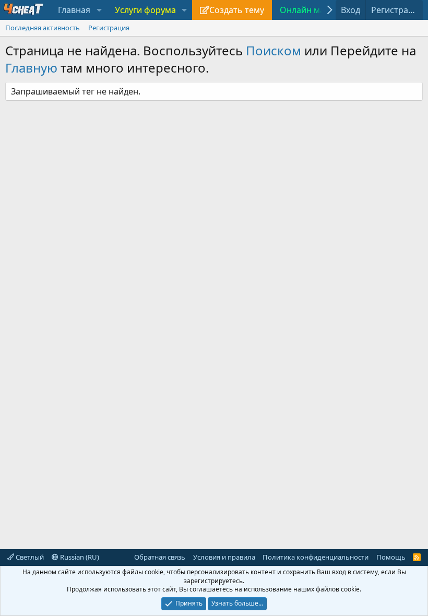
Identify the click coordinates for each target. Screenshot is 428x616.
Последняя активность (42, 27)
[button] (98, 10)
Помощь (391, 557)
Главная (74, 10)
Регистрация (108, 27)
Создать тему (236, 10)
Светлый (29, 557)
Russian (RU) (78, 557)
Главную (31, 67)
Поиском (273, 50)
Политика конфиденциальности (315, 557)
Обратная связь (159, 557)
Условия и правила (224, 557)
